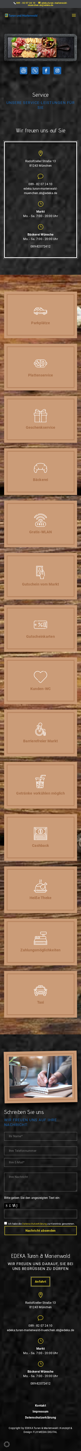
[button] (7, 1444)
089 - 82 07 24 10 (25, 3)
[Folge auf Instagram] (57, 70)
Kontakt (40, 1405)
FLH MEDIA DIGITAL (45, 1431)
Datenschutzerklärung (34, 1223)
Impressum (40, 1411)
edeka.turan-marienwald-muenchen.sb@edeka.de (40, 1330)
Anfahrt (40, 1281)
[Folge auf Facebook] (46, 70)
